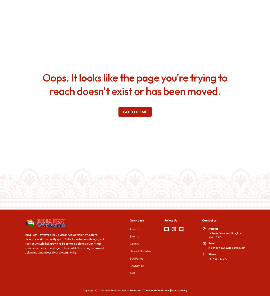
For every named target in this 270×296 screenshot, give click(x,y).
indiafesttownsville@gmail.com (226, 247)
